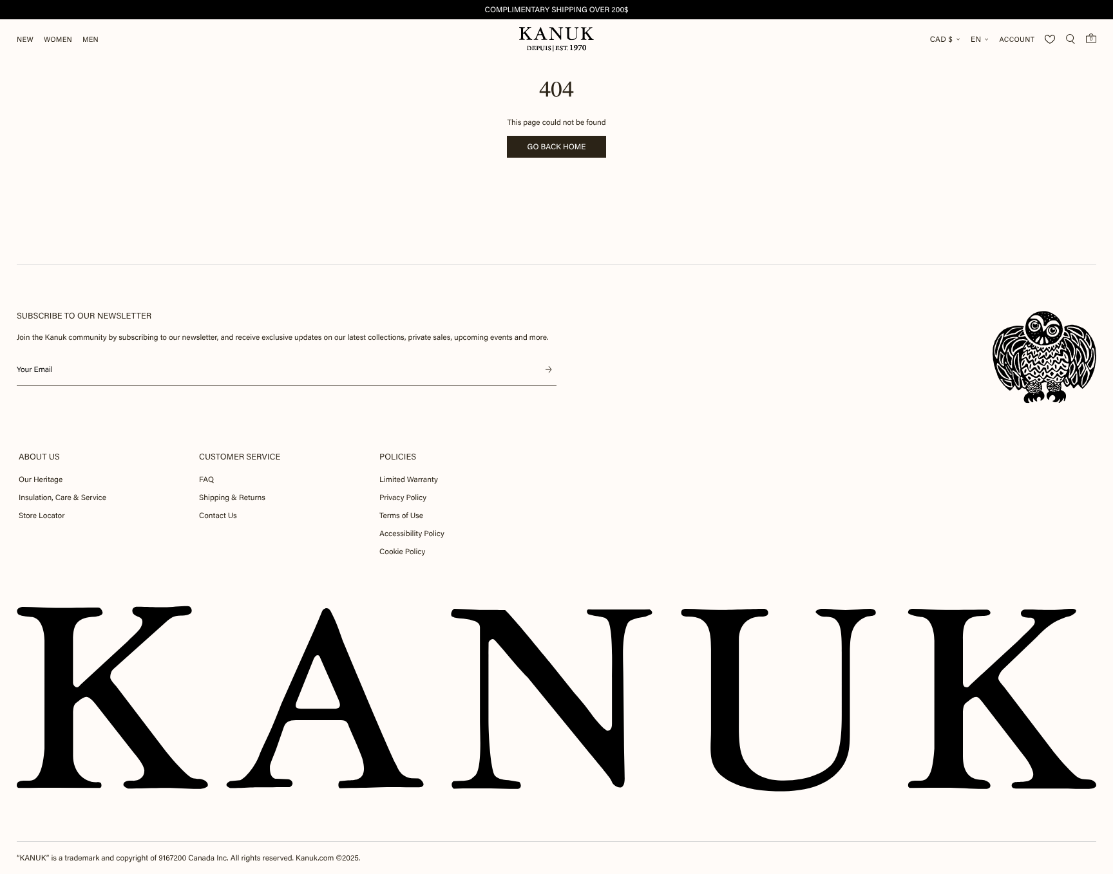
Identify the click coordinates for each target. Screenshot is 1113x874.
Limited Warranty (408, 479)
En (976, 39)
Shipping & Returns (232, 497)
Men (90, 39)
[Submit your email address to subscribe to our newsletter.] (548, 369)
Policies (397, 456)
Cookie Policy (402, 551)
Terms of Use (401, 515)
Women (58, 39)
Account (1016, 39)
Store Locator (41, 515)
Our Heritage (40, 479)
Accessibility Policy (411, 533)
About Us (39, 456)
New (25, 39)
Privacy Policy (402, 497)
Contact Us (218, 515)
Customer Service (239, 456)
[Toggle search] (1070, 39)
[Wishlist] (1050, 39)
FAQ (206, 479)
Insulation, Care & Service (62, 497)
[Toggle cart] (1091, 38)
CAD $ (941, 39)
